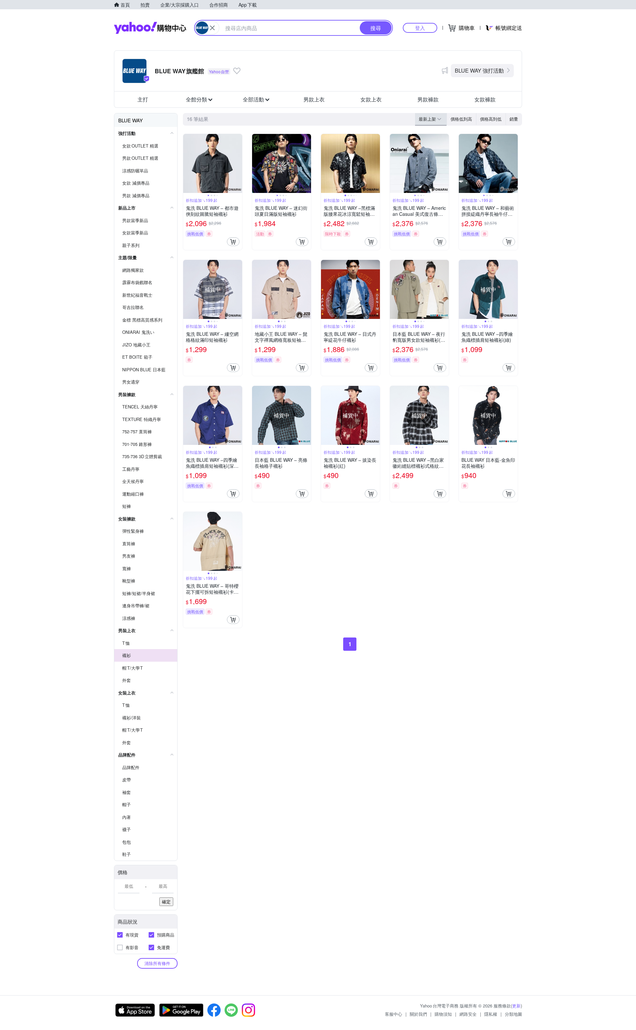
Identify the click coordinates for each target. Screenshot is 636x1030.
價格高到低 (491, 119)
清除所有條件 (157, 963)
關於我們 (418, 1014)
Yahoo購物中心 (150, 28)
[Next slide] (238, 163)
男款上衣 (314, 99)
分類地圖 (513, 1014)
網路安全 (468, 1014)
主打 (142, 99)
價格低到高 (461, 119)
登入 (420, 27)
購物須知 (443, 1014)
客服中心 (393, 1014)
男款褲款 (428, 99)
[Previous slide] (187, 163)
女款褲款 (485, 99)
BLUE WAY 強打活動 (479, 70)
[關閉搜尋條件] (212, 28)
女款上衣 (371, 99)
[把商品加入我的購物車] (233, 241)
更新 (516, 1005)
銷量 (513, 119)
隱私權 (490, 1014)
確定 (166, 901)
